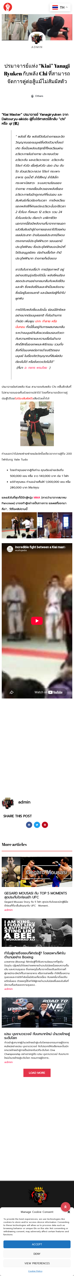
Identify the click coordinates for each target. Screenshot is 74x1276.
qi (10, 123)
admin (8, 910)
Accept (37, 1244)
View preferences (37, 1263)
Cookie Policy (35, 1271)
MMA (37, 498)
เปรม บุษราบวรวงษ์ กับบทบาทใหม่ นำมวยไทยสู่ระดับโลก (37, 1035)
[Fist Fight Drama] (7, 7)
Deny (37, 1254)
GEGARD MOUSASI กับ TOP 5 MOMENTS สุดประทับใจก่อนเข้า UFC (35, 895)
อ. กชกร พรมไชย (35, 367)
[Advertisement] (37, 756)
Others (39, 96)
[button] (69, 1212)
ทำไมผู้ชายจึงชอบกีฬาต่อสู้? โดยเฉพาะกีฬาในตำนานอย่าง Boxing (34, 955)
